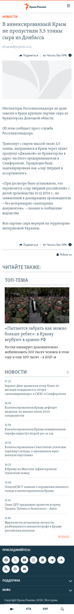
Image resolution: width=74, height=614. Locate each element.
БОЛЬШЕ (63, 536)
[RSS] (6, 569)
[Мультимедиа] (12, 609)
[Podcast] (15, 569)
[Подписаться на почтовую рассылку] (24, 569)
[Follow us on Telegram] (51, 560)
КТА (28, 609)
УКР (45, 609)
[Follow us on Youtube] (24, 560)
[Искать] (62, 609)
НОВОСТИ (16, 372)
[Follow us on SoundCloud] (61, 560)
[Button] (28, 55)
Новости (10, 17)
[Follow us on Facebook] (6, 560)
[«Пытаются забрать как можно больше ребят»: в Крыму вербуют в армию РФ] (37, 305)
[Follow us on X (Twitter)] (15, 560)
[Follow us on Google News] (42, 560)
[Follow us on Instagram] (33, 560)
